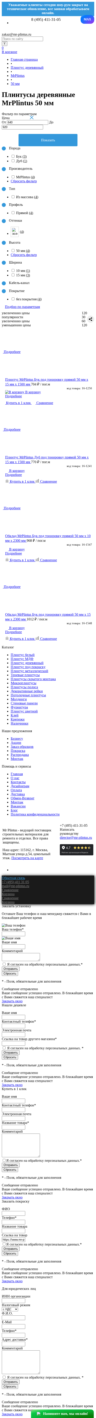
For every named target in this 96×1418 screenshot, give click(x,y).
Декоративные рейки (27, 691)
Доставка (18, 794)
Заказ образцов (22, 747)
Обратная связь (13, 878)
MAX (87, 19)
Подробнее (13, 396)
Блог (14, 810)
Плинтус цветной (24, 711)
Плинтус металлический (29, 671)
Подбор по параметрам (22, 307)
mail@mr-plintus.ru (15, 886)
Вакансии (18, 806)
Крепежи (18, 719)
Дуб (21, 161)
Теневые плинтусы (25, 675)
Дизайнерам (20, 786)
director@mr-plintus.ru (76, 837)
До (51, 122)
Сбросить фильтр (24, 181)
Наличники (19, 723)
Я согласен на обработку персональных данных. (45, 964)
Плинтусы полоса (24, 687)
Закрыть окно (12, 1001)
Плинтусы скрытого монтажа (33, 679)
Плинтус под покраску (28, 667)
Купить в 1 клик (18, 403)
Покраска (18, 751)
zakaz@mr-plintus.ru (16, 34)
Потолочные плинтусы (28, 695)
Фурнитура (19, 707)
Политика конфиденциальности (35, 814)
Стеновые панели (24, 703)
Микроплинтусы (23, 683)
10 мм (23, 271)
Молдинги (19, 699)
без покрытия (29, 299)
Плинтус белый (23, 655)
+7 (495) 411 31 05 (15, 882)
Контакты (18, 782)
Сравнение (44, 403)
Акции (16, 743)
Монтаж (17, 759)
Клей (15, 715)
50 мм (23, 251)
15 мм (23, 275)
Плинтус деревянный (27, 663)
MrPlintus (25, 177)
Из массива (27, 197)
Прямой (24, 213)
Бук (21, 156)
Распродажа (20, 755)
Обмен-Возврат (22, 798)
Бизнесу (17, 738)
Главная (17, 774)
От (4, 122)
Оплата (16, 790)
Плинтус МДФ (22, 659)
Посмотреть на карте (27, 858)
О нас (15, 778)
